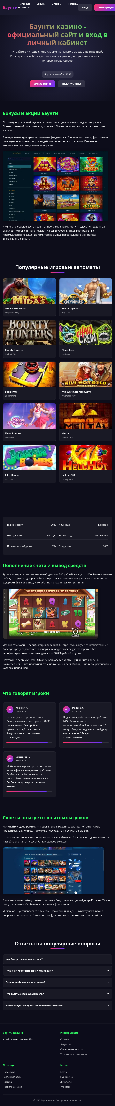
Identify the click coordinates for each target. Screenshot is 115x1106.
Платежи (7, 1081)
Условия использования (73, 1054)
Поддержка (9, 1072)
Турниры (65, 1086)
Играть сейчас (42, 83)
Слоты (63, 1072)
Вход (85, 7)
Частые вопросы (12, 1076)
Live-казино (66, 1076)
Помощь (73, 3)
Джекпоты (66, 1081)
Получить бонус (71, 83)
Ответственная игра (71, 1049)
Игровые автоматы (24, 5)
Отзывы (56, 3)
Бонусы (41, 3)
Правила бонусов (12, 1086)
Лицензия (65, 1044)
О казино (65, 1039)
